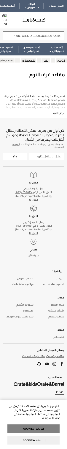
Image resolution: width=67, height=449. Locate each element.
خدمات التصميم (56, 316)
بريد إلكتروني (29, 188)
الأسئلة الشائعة (56, 310)
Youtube (47, 364)
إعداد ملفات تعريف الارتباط (20, 316)
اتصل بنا (33, 199)
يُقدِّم (15, 156)
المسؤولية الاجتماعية (53, 284)
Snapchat (39, 364)
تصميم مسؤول (25, 278)
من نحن (59, 278)
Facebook (62, 364)
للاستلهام (28, 310)
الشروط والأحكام (25, 304)
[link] (53, 20)
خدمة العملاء (57, 304)
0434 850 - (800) (24, 192)
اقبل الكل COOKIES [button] (33, 428)
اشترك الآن (33, 255)
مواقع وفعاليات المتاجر (22, 284)
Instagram (54, 364)
